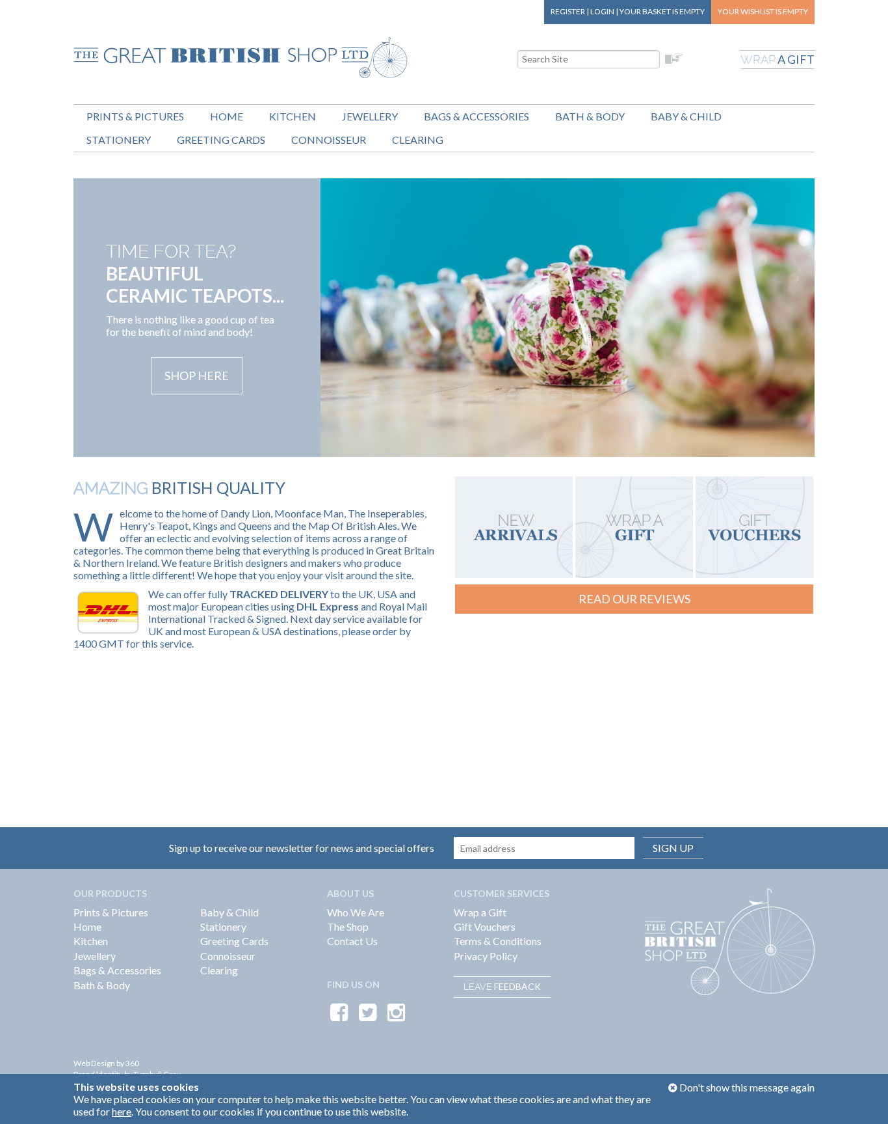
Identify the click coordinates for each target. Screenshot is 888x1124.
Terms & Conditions (498, 941)
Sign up (673, 848)
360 (132, 1063)
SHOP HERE (196, 375)
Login (602, 11)
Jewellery (370, 116)
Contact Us (352, 941)
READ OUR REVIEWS (634, 599)
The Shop (348, 926)
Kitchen (292, 116)
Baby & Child (686, 116)
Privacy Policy (485, 956)
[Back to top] (862, 1098)
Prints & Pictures (135, 116)
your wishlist (763, 11)
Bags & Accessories (476, 116)
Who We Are (355, 912)
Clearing (417, 139)
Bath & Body (590, 116)
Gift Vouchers (485, 926)
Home (226, 116)
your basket (662, 11)
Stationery (118, 139)
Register (568, 11)
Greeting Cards (221, 139)
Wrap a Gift (480, 912)
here (121, 1111)
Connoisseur (328, 139)
